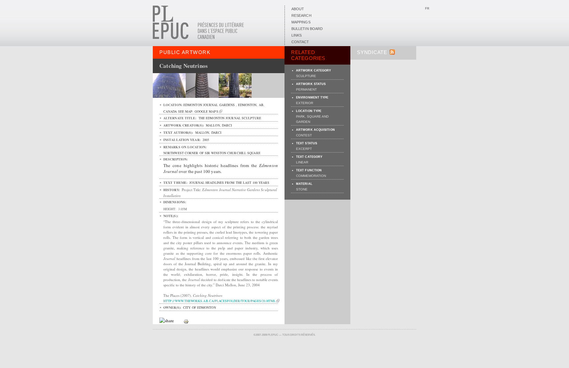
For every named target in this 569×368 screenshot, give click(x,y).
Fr (427, 8)
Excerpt (304, 149)
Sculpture (306, 76)
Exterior (304, 103)
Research (301, 15)
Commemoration (311, 176)
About (297, 9)
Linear (302, 162)
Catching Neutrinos (183, 66)
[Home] (198, 38)
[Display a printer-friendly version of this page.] (186, 321)
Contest (304, 135)
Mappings (301, 22)
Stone (302, 189)
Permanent (306, 89)
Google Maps (206, 111)
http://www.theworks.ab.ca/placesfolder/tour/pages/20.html (219, 300)
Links (296, 35)
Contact (300, 42)
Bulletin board (307, 29)
